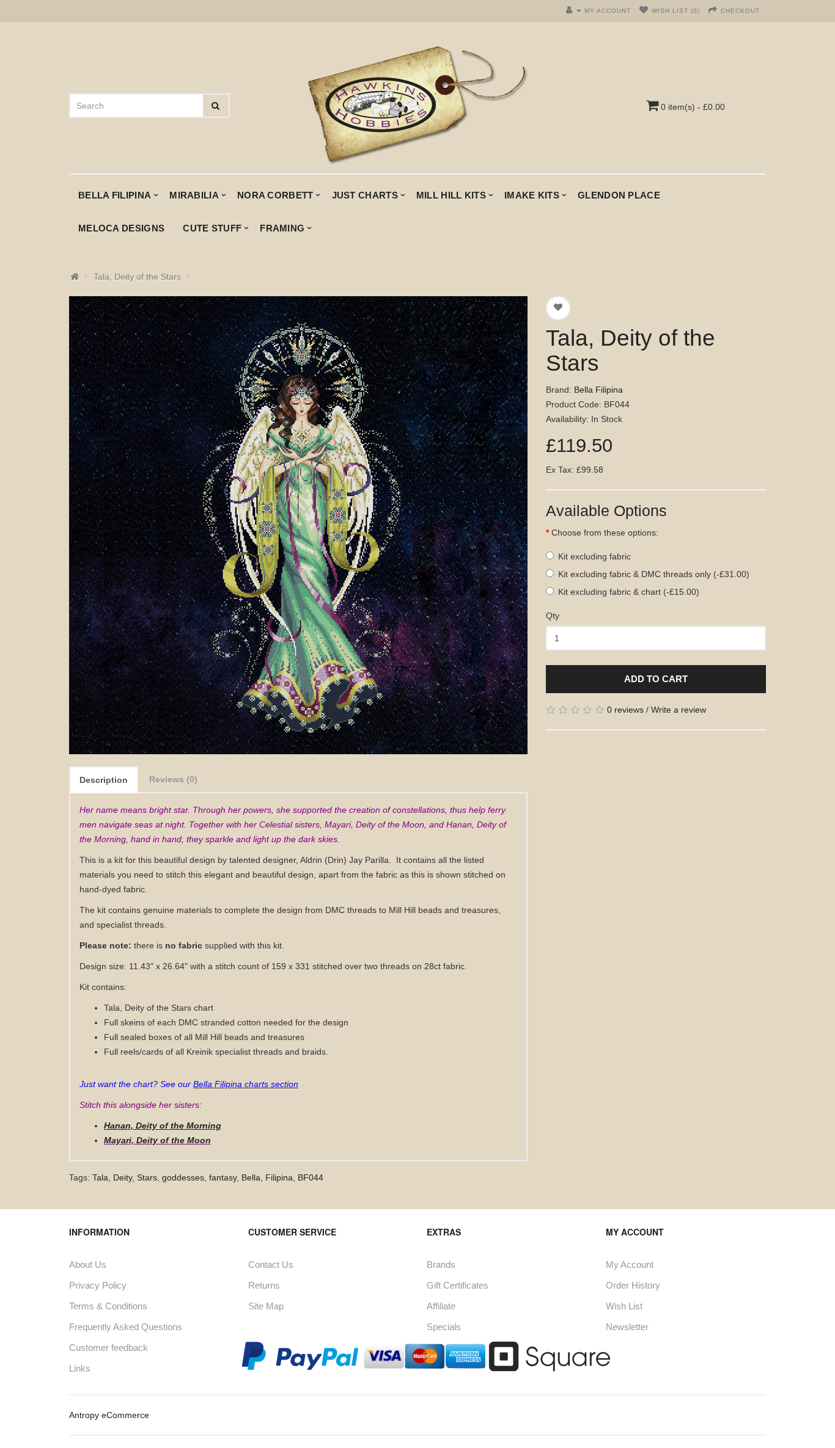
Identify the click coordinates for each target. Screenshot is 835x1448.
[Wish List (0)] (644, 10)
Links (79, 1368)
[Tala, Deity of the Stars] (298, 525)
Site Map (266, 1306)
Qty (552, 615)
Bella (250, 1177)
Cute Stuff (212, 228)
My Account (629, 1264)
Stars (147, 1177)
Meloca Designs (121, 228)
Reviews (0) (173, 779)
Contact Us (270, 1264)
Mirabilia (194, 195)
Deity (122, 1177)
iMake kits (531, 195)
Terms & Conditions (108, 1306)
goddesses (183, 1177)
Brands (441, 1264)
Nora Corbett (275, 195)
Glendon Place (619, 195)
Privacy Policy (98, 1285)
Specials (444, 1327)
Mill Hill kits (451, 195)
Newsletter (627, 1327)
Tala (100, 1177)
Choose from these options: (604, 532)
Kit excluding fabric (594, 556)
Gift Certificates (457, 1285)
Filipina (279, 1177)
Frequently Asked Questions (125, 1327)
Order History (633, 1285)
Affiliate (441, 1306)
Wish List (624, 1306)
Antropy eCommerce (109, 1415)
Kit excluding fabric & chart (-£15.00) (628, 592)
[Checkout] (713, 10)
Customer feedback (108, 1347)
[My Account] (573, 10)
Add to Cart (656, 679)
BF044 (310, 1177)
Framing (282, 228)
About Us (87, 1264)
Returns (264, 1285)
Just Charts (365, 195)
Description (103, 780)
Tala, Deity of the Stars (137, 277)
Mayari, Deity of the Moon (157, 1140)
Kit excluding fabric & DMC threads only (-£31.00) (653, 574)
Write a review (678, 710)
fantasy (223, 1177)
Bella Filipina (114, 195)
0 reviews (625, 710)
